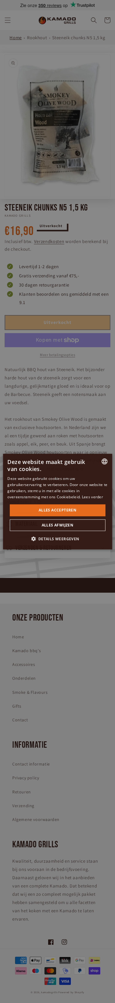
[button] (57, 539)
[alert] (57, 501)
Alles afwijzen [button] (58, 525)
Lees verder (92, 496)
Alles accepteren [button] (57, 510)
